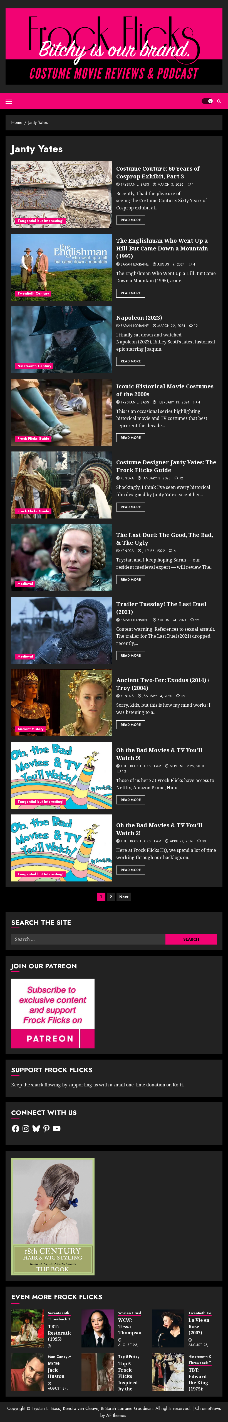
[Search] (218, 101)
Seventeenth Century (66, 1313)
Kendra (127, 478)
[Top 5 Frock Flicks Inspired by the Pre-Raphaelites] (97, 1372)
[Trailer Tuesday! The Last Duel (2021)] (61, 630)
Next (123, 897)
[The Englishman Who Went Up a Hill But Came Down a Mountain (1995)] (61, 267)
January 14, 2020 (157, 696)
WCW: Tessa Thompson (130, 1326)
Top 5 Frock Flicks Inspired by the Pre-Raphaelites (131, 1382)
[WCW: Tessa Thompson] (97, 1328)
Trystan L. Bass (135, 185)
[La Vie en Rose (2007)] (168, 1328)
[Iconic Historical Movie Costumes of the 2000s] (61, 412)
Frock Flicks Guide (33, 438)
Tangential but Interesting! (40, 220)
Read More (131, 220)
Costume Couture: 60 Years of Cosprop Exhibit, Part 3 (158, 172)
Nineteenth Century (34, 366)
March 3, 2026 (171, 185)
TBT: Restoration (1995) (61, 1332)
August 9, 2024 (171, 264)
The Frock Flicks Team (141, 766)
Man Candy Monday (65, 1356)
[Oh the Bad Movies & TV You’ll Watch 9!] (61, 775)
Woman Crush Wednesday (140, 1313)
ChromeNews (208, 1408)
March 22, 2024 (171, 326)
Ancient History (30, 729)
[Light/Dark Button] (207, 101)
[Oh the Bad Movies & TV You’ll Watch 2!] (61, 847)
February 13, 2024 (174, 402)
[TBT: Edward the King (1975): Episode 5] (168, 1372)
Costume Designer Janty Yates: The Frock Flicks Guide (166, 466)
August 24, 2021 (171, 620)
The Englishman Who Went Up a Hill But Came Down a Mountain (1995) (162, 248)
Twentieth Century (33, 293)
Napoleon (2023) (139, 317)
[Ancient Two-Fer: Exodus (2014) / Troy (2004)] (61, 702)
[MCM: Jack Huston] (27, 1372)
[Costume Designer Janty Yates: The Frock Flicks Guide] (61, 484)
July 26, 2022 (153, 551)
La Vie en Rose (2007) (199, 1326)
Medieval (25, 583)
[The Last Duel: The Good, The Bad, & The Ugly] (61, 557)
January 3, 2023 (156, 478)
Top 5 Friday (128, 1356)
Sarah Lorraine (135, 264)
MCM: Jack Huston (56, 1370)
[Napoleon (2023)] (61, 339)
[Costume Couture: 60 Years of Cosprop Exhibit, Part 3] (61, 194)
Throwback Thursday (66, 1319)
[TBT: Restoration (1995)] (27, 1328)
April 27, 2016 (182, 841)
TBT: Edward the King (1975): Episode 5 (199, 1382)
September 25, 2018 (187, 766)
